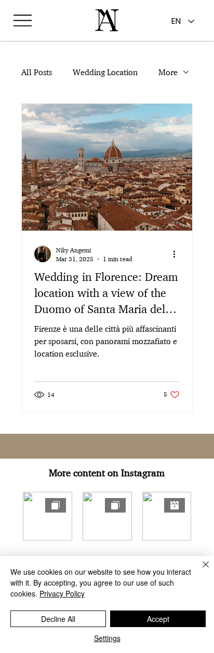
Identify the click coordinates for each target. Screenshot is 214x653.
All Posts (36, 72)
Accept (158, 619)
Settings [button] (107, 638)
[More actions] (178, 254)
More (168, 72)
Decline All (58, 619)
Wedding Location (105, 72)
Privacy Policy (62, 593)
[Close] (199, 570)
